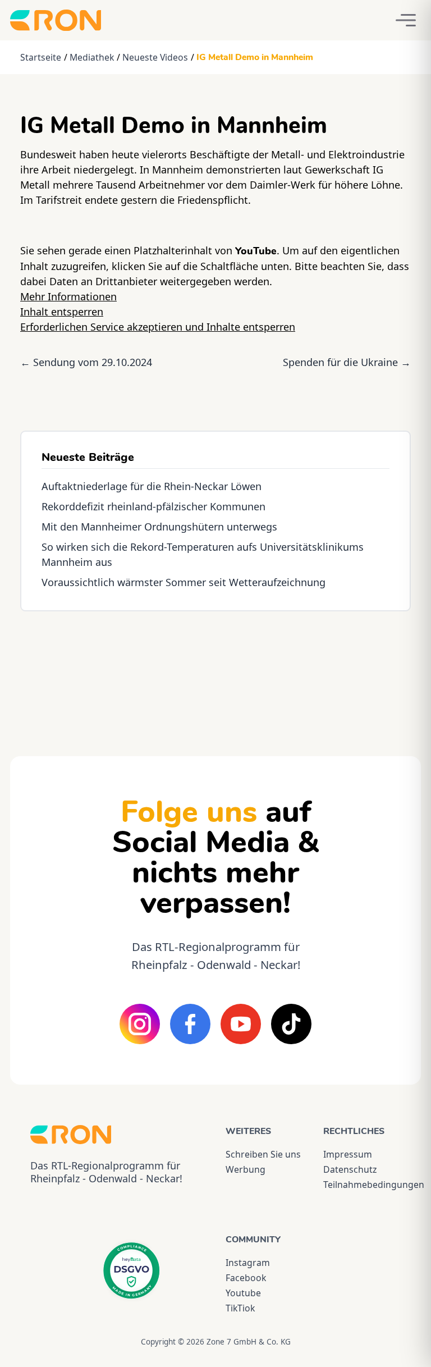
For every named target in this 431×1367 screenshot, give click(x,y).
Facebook (246, 1278)
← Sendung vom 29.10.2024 (86, 362)
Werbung (245, 1169)
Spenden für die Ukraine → (347, 362)
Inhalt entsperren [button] (61, 311)
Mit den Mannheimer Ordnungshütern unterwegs (159, 526)
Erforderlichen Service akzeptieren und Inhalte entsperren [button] (157, 326)
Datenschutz (350, 1169)
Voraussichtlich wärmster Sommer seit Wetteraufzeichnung (183, 582)
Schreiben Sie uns (263, 1154)
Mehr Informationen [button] (68, 296)
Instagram (248, 1262)
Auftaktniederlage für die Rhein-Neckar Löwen (152, 486)
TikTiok (240, 1308)
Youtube (243, 1293)
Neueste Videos (155, 57)
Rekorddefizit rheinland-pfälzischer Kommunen (153, 506)
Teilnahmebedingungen (362, 1184)
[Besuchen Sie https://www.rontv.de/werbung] (215, 674)
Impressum (347, 1154)
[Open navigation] (406, 20)
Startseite (40, 57)
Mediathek (92, 57)
